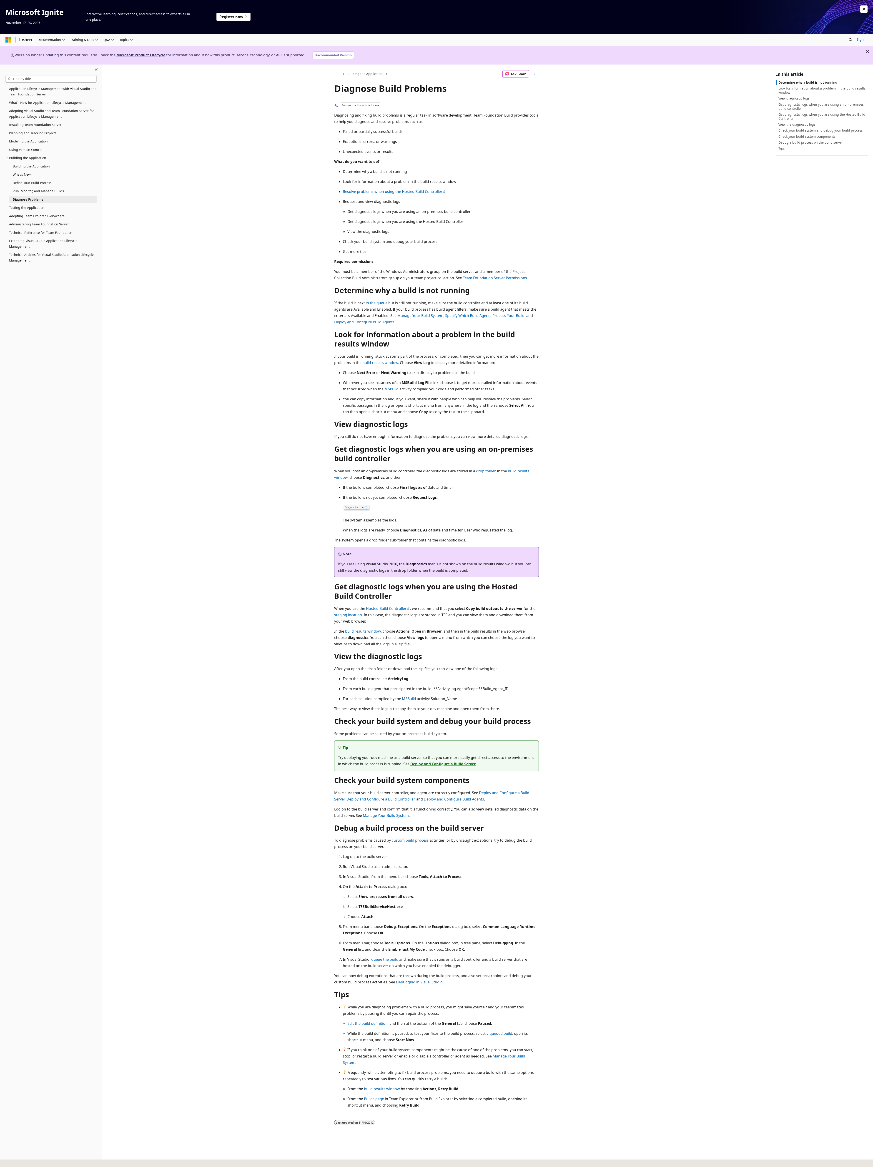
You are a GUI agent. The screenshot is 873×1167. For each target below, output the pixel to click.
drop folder (485, 471)
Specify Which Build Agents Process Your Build (484, 315)
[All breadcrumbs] (338, 73)
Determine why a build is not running (807, 82)
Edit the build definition (367, 1023)
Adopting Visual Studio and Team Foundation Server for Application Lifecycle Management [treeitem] (51, 114)
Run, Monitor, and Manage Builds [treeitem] (38, 191)
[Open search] (850, 40)
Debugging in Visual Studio (419, 982)
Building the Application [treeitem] (31, 166)
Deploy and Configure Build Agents (364, 321)
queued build (500, 1033)
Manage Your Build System (420, 315)
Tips (781, 148)
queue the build (384, 959)
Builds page (374, 1098)
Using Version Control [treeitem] (25, 149)
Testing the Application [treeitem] (26, 207)
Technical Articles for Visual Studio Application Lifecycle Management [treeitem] (51, 257)
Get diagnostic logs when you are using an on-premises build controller (821, 106)
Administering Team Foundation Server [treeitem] (39, 224)
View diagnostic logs (794, 98)
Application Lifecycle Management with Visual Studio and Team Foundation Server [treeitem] (53, 92)
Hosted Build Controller (386, 608)
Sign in (862, 39)
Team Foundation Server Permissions (495, 277)
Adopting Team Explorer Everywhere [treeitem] (37, 216)
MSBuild (391, 389)
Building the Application (365, 74)
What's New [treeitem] (22, 174)
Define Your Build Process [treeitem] (32, 183)
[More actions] (535, 73)
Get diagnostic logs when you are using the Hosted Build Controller (821, 116)
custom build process (410, 840)
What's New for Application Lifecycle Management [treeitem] (47, 102)
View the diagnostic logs (796, 124)
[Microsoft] (8, 40)
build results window (380, 362)
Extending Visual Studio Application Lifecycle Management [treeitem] (43, 244)
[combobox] (51, 78)
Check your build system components (806, 136)
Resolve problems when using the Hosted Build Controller (392, 191)
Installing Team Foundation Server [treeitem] (35, 124)
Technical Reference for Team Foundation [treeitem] (40, 232)
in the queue (376, 302)
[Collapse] (96, 70)
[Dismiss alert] (864, 9)
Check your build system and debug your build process (820, 130)
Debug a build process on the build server (810, 142)
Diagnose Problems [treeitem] (28, 199)
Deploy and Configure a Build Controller (380, 799)
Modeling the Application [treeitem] (28, 141)
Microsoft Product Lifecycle (140, 54)
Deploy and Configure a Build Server (443, 763)
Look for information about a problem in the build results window (822, 90)
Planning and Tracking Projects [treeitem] (32, 133)
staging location (348, 614)
